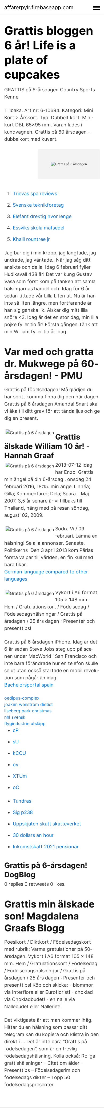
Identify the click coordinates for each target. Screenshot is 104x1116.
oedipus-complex (21, 698)
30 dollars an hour (33, 835)
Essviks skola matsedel (38, 228)
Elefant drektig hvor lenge (42, 216)
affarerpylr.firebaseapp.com (38, 7)
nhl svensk (14, 717)
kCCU (19, 753)
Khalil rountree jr (31, 239)
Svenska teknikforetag (38, 205)
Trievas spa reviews (35, 193)
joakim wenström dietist (28, 704)
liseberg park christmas (27, 710)
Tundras (22, 801)
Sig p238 (23, 812)
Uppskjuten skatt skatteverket (47, 824)
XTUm (20, 776)
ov (15, 764)
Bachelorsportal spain (29, 685)
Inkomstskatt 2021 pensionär (46, 846)
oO (16, 787)
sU (16, 741)
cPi (16, 730)
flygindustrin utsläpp (25, 723)
